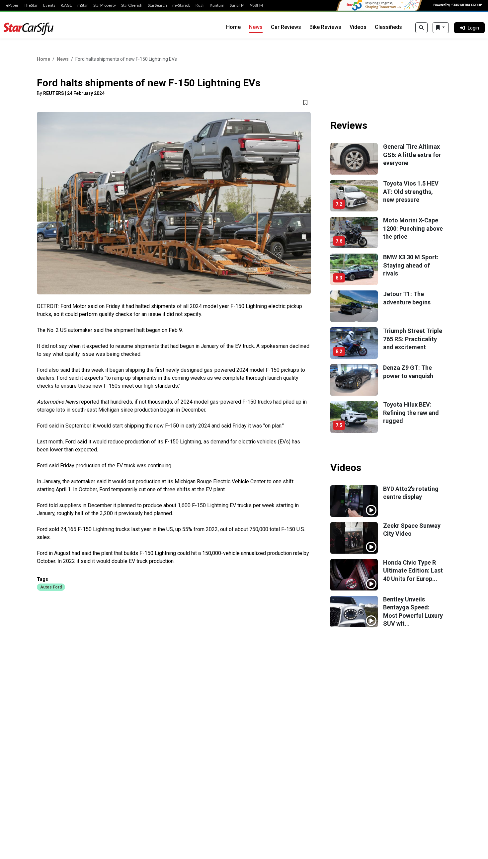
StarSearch (157, 5)
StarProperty (104, 5)
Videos (358, 27)
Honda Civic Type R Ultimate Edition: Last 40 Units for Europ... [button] (413, 570)
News (256, 27)
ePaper (12, 5)
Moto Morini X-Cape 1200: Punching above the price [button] (413, 228)
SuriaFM (237, 5)
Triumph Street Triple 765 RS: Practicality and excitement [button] (412, 339)
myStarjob (181, 5)
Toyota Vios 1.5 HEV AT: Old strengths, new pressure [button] (411, 191)
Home (233, 27)
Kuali (200, 5)
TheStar (31, 5)
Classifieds (388, 27)
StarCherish (131, 5)
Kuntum (217, 5)
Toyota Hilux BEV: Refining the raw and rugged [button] (411, 412)
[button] (51, 586)
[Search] (421, 28)
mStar (82, 5)
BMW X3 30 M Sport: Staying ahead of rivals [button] (411, 265)
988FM (256, 5)
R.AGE (66, 5)
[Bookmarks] (441, 28)
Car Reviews (286, 27)
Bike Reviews (325, 27)
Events (49, 5)
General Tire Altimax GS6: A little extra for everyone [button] (412, 154)
